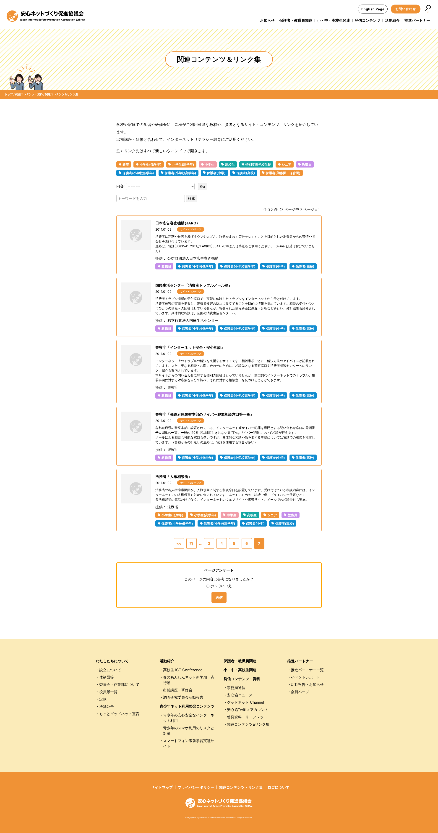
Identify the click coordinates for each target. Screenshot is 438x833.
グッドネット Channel (245, 702)
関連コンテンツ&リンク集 (248, 724)
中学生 (209, 164)
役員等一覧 (108, 691)
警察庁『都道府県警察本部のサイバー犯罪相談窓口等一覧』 (204, 414)
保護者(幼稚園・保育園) (283, 173)
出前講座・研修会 (177, 690)
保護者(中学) (216, 173)
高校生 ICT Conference (182, 670)
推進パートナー (417, 20)
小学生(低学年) (151, 164)
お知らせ (267, 20)
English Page (372, 9)
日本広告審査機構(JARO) (176, 223)
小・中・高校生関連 (333, 20)
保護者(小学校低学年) (138, 173)
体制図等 (106, 677)
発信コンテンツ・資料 (242, 678)
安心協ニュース (240, 695)
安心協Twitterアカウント (247, 709)
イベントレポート (305, 677)
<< (178, 543)
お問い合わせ (405, 9)
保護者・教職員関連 (295, 20)
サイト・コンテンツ (190, 229)
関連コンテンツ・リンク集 (241, 787)
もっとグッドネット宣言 (119, 713)
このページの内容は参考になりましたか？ (219, 579)
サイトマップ (162, 787)
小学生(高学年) (183, 164)
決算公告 (106, 706)
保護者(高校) (245, 173)
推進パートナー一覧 (307, 670)
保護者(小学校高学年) (180, 173)
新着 (126, 164)
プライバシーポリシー (196, 787)
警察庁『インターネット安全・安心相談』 (190, 347)
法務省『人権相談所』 (173, 476)
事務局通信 (236, 687)
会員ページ (300, 691)
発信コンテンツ (367, 20)
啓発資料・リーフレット (247, 717)
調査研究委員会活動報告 (183, 697)
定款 (103, 699)
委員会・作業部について (119, 684)
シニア (286, 164)
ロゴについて (278, 787)
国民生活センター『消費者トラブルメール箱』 (193, 285)
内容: (121, 186)
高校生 (230, 164)
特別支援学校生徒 (258, 164)
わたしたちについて (112, 661)
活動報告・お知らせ (307, 684)
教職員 (307, 164)
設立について (110, 670)
